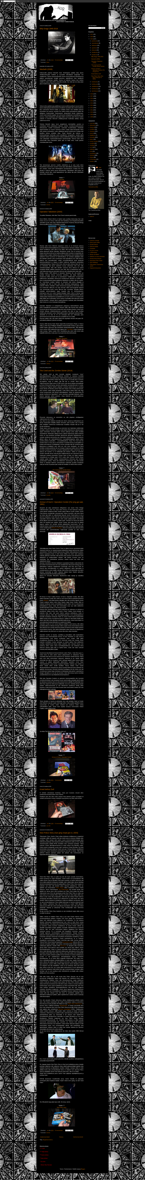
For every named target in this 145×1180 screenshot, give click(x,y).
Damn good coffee (95, 242)
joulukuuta (95, 41)
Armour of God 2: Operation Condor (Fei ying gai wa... (98, 70)
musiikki (92, 143)
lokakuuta (94, 45)
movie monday (94, 141)
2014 (91, 103)
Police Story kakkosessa (75, 1003)
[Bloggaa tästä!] (67, 60)
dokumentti (93, 125)
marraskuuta (95, 43)
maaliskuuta (95, 86)
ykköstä (45, 600)
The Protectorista (63, 889)
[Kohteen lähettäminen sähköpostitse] (66, 60)
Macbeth (61, 179)
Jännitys (48, 363)
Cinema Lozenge (94, 240)
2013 (91, 105)
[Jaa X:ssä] (69, 60)
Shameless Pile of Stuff (96, 260)
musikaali (92, 145)
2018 (91, 94)
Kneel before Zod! (47, 789)
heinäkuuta (95, 52)
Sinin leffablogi (94, 262)
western (92, 161)
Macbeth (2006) (46, 69)
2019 (91, 39)
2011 (91, 110)
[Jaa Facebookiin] (71, 60)
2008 (91, 116)
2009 (91, 114)
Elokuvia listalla (94, 246)
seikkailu (48, 782)
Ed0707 (92, 216)
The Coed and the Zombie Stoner (62, 470)
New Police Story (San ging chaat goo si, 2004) (59, 833)
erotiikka (92, 129)
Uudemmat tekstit (45, 1137)
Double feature (94, 244)
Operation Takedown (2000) (51, 212)
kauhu (91, 133)
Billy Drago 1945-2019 (49, 29)
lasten (91, 139)
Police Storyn (60, 887)
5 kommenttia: (58, 780)
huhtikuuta (95, 84)
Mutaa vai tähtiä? (94, 254)
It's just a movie (94, 250)
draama (92, 127)
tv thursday (93, 159)
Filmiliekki (92, 248)
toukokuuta (95, 81)
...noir (99, 167)
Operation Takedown (61, 338)
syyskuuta (94, 47)
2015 (91, 100)
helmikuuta (95, 88)
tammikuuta (95, 91)
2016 (91, 98)
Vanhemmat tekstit (78, 1137)
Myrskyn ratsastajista (64, 1009)
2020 (91, 36)
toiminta (48, 204)
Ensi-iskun (63, 945)
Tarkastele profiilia (93, 187)
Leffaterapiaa (93, 252)
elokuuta (94, 50)
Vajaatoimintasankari (95, 268)
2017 (91, 96)
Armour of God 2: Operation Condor (61, 757)
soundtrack (93, 153)
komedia (48, 495)
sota (91, 151)
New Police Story (61, 1107)
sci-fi (91, 147)
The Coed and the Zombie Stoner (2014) (56, 371)
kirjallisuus (92, 135)
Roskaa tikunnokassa (95, 258)
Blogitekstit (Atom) (48, 1139)
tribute (47, 62)
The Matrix (70, 329)
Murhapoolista (63, 1005)
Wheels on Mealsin (57, 527)
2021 (91, 34)
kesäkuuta (95, 54)
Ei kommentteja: (59, 60)
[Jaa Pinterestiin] (72, 60)
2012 (91, 107)
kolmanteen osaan (68, 942)
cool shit (48, 825)
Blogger (83, 1169)
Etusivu (61, 1137)
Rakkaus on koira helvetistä (97, 256)
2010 (91, 112)
